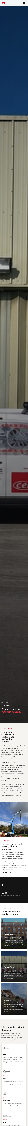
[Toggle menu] (24, 3)
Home (3, 702)
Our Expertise (6, 872)
